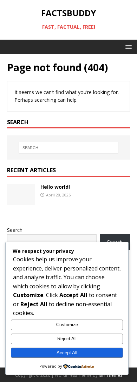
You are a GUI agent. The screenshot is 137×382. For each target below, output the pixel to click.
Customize (67, 324)
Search (14, 230)
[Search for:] (68, 148)
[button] (127, 46)
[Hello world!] (21, 200)
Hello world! (55, 186)
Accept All (67, 352)
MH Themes (110, 375)
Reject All (67, 338)
